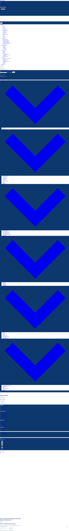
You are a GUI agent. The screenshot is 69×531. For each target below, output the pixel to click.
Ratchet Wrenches (5, 39)
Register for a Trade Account (5, 5)
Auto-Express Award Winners (6, 58)
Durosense (2, 429)
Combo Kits (4, 62)
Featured (2, 57)
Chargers (4, 333)
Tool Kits (4, 63)
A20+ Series (4, 284)
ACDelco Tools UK (4, 438)
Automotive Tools (5, 59)
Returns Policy (3, 418)
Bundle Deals (3, 64)
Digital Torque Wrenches (6, 40)
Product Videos (3, 422)
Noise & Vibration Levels (4, 425)
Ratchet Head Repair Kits (6, 54)
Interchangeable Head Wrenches (7, 234)
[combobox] (3, 72)
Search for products (9, 72)
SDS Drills (4, 33)
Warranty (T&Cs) (3, 416)
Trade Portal (3, 3)
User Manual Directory (4, 423)
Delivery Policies (3, 414)
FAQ (1, 421)
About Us (2, 4)
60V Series (4, 283)
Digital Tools (4, 60)
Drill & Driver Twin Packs (6, 61)
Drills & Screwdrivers (5, 176)
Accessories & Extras (5, 56)
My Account (2, 2)
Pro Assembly (4, 285)
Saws (3, 35)
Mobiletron (2, 430)
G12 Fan (4, 52)
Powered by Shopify (9, 438)
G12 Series (4, 282)
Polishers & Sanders (5, 34)
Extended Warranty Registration (5, 413)
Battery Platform (3, 45)
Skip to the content (2, 0)
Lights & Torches (5, 53)
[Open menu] (1, 23)
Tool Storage (4, 55)
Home (2, 24)
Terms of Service (3, 415)
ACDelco (4, 26)
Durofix (4, 27)
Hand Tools (2, 38)
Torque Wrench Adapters (6, 233)
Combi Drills (4, 30)
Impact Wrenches (5, 31)
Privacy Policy (3, 417)
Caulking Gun (4, 235)
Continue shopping (2, 397)
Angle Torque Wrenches (6, 41)
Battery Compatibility (4, 424)
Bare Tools (4, 37)
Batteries (4, 332)
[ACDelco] (34, 401)
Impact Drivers (5, 32)
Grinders (4, 36)
